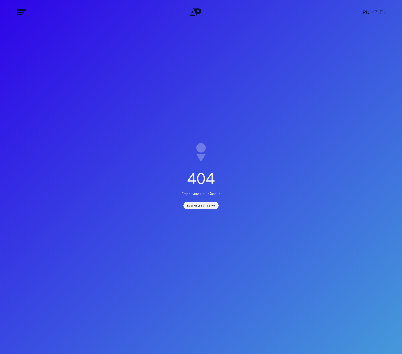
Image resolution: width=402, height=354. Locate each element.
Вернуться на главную (201, 205)
